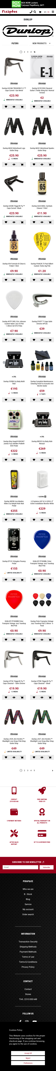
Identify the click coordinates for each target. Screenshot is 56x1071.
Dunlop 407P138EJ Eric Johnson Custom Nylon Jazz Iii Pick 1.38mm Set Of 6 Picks (14, 323)
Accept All (28, 1053)
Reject (28, 1058)
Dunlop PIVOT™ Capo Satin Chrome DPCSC (42, 322)
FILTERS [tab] (15, 43)
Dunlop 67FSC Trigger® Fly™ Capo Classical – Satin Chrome (14, 682)
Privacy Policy (28, 966)
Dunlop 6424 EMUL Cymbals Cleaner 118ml (42, 207)
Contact (28, 989)
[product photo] (14, 67)
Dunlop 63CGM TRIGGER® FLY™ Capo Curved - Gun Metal (14, 89)
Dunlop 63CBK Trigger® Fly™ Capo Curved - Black (14, 207)
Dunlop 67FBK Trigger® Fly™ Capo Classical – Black (42, 682)
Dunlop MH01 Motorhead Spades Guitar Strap (42, 149)
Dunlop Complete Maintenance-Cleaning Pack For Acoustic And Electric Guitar (42, 383)
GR (45, 12)
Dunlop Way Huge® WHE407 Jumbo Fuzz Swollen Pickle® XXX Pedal (14, 443)
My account (28, 909)
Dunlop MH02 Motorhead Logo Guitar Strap (14, 149)
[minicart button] (40, 12)
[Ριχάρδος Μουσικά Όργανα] (9, 11)
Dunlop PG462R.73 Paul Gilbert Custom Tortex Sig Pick (42, 264)
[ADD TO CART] (22, 106)
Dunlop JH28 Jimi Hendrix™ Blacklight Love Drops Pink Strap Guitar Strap (14, 741)
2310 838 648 (30, 999)
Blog (28, 899)
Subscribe (46, 867)
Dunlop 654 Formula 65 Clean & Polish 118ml (14, 264)
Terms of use (28, 956)
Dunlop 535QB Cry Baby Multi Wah (14, 382)
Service (28, 904)
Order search (28, 914)
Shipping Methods (28, 946)
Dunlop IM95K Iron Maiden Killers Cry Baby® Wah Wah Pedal (14, 503)
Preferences (28, 1063)
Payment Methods (28, 951)
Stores (28, 994)
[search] (35, 12)
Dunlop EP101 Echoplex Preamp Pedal (14, 562)
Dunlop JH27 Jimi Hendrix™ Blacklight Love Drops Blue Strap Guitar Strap (42, 741)
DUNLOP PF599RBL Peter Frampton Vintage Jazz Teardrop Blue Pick (42, 563)
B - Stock (28, 894)
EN (48, 12)
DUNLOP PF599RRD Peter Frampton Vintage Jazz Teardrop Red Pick (14, 623)
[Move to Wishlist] (6, 106)
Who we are (28, 889)
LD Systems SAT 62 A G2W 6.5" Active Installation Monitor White (42, 502)
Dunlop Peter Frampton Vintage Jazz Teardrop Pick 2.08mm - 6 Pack (42, 623)
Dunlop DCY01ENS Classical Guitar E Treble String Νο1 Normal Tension (42, 90)
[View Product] (14, 106)
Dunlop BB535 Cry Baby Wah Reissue (42, 442)
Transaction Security (28, 941)
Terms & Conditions (28, 961)
